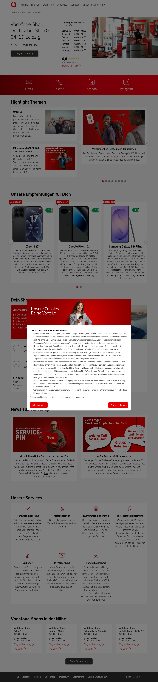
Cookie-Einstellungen (61, 397)
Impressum (79, 397)
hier (70, 340)
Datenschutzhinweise (38, 397)
